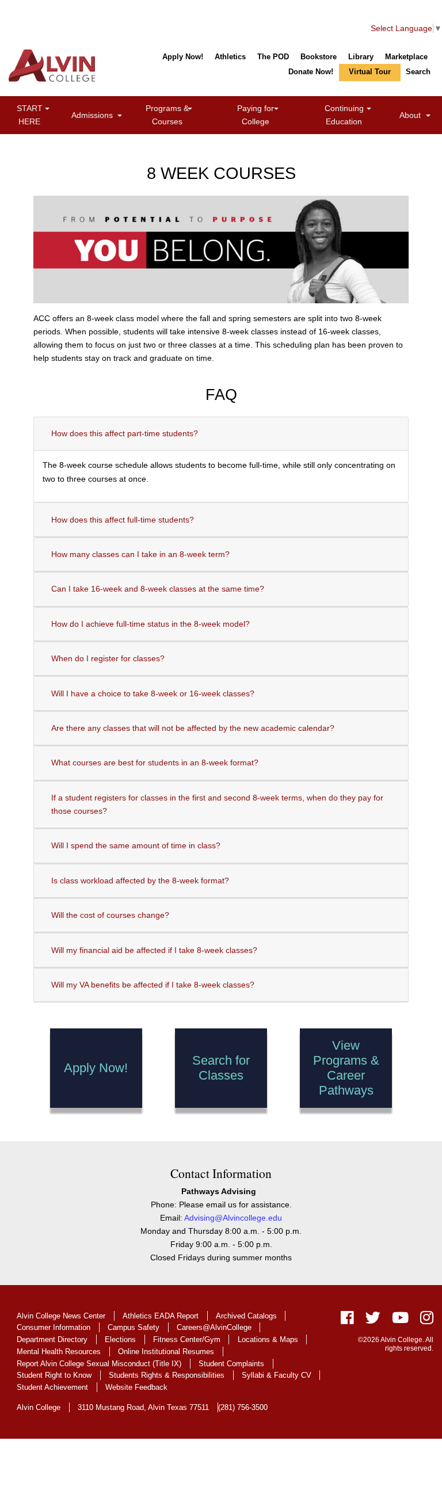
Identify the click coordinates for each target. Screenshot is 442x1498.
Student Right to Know (54, 1375)
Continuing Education (360, 115)
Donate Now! (310, 71)
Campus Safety (133, 1327)
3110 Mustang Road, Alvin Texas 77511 (143, 1407)
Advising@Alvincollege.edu (233, 1217)
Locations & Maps (268, 1339)
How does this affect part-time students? (124, 433)
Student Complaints (231, 1363)
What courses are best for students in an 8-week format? (154, 762)
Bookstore (318, 56)
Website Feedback (136, 1387)
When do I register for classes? (108, 658)
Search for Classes (221, 1067)
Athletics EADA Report (161, 1316)
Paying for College (269, 115)
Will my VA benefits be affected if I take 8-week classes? (152, 984)
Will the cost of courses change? (110, 915)
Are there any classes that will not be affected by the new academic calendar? (192, 728)
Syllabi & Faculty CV (276, 1375)
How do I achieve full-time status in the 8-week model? (150, 623)
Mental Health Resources (59, 1351)
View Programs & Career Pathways (346, 1067)
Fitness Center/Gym (186, 1339)
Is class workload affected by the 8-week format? (140, 880)
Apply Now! (182, 56)
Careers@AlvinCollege (214, 1327)
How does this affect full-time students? (122, 519)
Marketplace (406, 56)
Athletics (230, 56)
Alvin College (38, 1407)
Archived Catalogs (246, 1316)
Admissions (98, 115)
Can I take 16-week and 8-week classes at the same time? (157, 588)
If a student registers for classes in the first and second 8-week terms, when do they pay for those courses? (217, 804)
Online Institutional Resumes (166, 1351)
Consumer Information (53, 1327)
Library (361, 56)
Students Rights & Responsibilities (166, 1375)
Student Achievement (52, 1387)
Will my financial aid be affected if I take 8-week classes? (154, 950)
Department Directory (52, 1339)
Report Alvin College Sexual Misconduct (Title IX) (99, 1363)
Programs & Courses (182, 115)
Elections (120, 1339)
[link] (47, 109)
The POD (273, 56)
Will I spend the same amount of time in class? (135, 845)
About (416, 115)
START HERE (42, 115)
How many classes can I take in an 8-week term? (140, 554)
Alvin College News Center (61, 1316)
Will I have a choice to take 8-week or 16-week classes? (152, 693)
